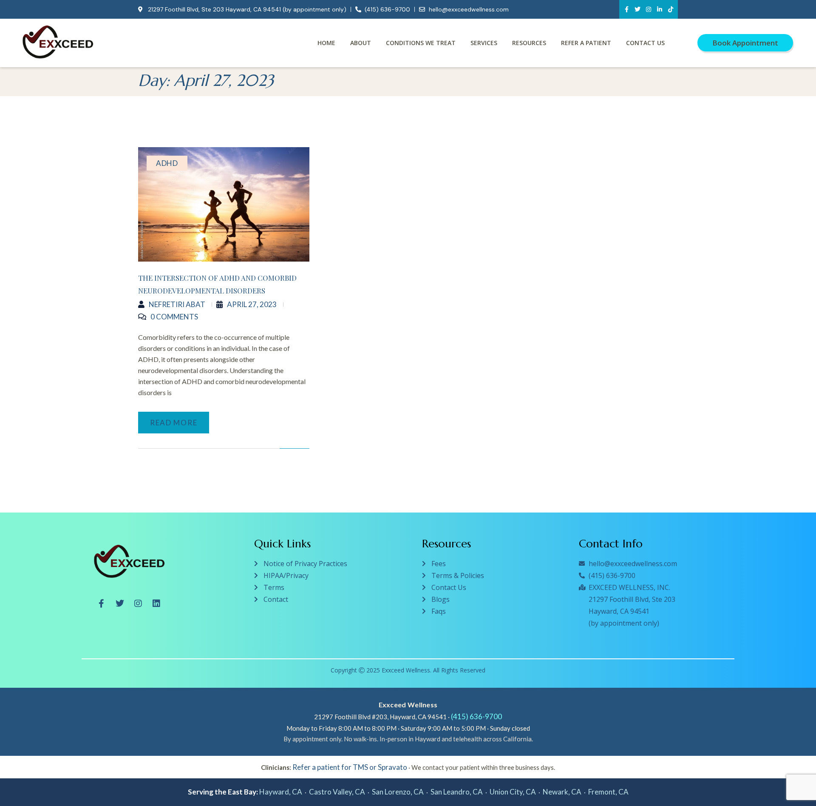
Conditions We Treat (421, 43)
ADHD (167, 163)
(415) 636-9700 (476, 716)
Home (326, 43)
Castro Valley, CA (337, 791)
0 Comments (174, 316)
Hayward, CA (280, 791)
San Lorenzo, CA (398, 791)
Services (483, 43)
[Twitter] (637, 9)
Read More (173, 422)
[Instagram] (649, 9)
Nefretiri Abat (177, 304)
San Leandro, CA (457, 791)
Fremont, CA (608, 791)
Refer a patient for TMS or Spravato (349, 767)
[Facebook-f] (626, 9)
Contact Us (645, 43)
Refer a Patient (586, 43)
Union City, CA (513, 791)
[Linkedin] (156, 603)
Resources (529, 43)
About (360, 43)
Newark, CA (562, 791)
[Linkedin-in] (660, 9)
